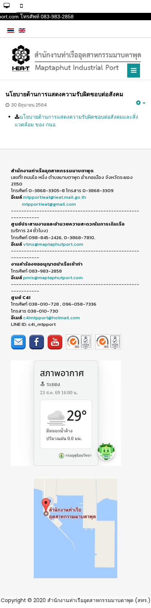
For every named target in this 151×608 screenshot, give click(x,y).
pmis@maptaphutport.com (53, 277)
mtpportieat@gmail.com (49, 204)
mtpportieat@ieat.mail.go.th (54, 197)
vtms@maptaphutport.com (53, 244)
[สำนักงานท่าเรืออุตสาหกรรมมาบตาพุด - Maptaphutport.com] (75, 58)
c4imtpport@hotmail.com (51, 317)
